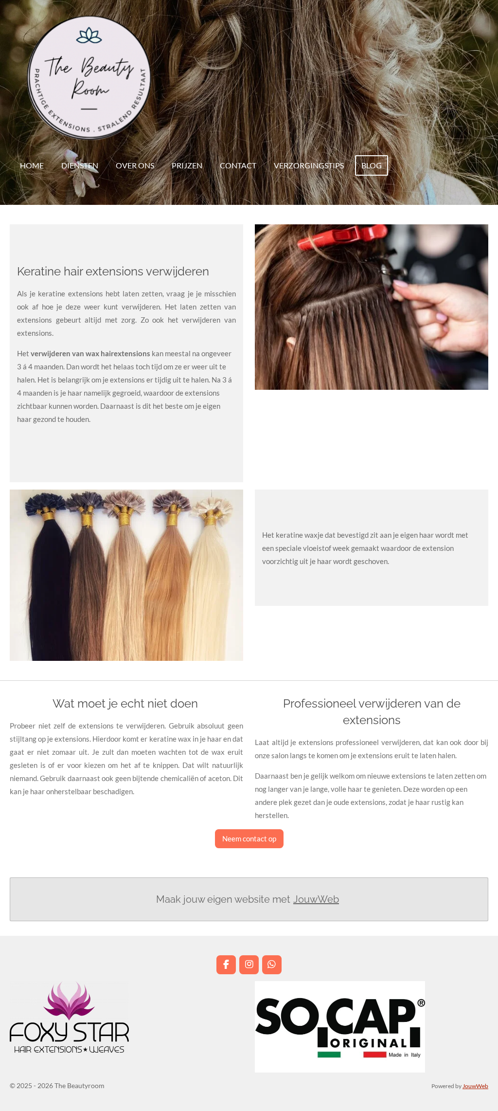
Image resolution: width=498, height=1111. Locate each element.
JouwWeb (316, 899)
